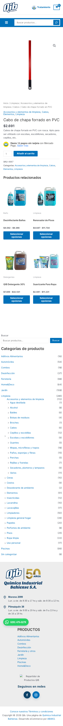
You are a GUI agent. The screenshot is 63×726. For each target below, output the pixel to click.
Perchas (14, 457)
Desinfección (8, 373)
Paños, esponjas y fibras (22, 452)
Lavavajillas (13, 508)
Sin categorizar (9, 554)
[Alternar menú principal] (6, 22)
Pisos (9, 533)
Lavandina (12, 502)
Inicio (5, 103)
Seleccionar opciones (16, 235)
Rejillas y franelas (19, 462)
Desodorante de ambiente (20, 487)
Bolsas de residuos (19, 417)
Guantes (14, 442)
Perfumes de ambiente (18, 528)
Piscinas (5, 548)
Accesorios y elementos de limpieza (25, 399)
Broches (14, 422)
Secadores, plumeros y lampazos (27, 467)
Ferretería (6, 379)
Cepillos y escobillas (20, 432)
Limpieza (5, 396)
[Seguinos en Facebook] (27, 694)
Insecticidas (13, 498)
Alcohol (14, 407)
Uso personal (13, 543)
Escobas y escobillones (22, 437)
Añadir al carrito (25, 153)
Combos (5, 367)
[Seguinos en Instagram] (36, 694)
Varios (13, 473)
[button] (54, 46)
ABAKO (51, 719)
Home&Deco (7, 384)
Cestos (10, 482)
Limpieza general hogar (19, 518)
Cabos (13, 427)
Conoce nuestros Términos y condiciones (31, 711)
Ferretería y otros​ (26, 651)
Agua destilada (17, 402)
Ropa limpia (13, 538)
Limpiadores (13, 513)
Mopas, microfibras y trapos (24, 447)
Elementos (12, 493)
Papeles (11, 523)
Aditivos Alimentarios (12, 356)
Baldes (13, 412)
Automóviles (7, 362)
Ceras (10, 477)
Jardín (4, 390)
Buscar (4, 335)
